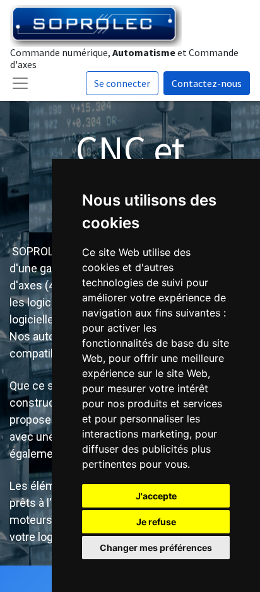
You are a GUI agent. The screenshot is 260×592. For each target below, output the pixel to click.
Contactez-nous (207, 83)
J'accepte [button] (156, 495)
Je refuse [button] (156, 521)
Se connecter (122, 83)
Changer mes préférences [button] (156, 547)
